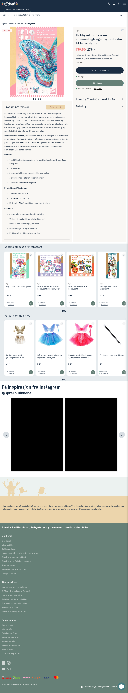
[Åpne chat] (122, 686)
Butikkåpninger (9, 549)
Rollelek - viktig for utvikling (15, 599)
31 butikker (104, 305)
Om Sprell (6, 541)
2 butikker (42, 373)
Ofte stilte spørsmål (11, 654)
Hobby (20, 24)
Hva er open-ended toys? (13, 595)
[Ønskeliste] (114, 3)
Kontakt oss (7, 625)
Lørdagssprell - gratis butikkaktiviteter (20, 553)
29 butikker (42, 305)
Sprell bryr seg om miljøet (14, 557)
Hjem (4, 24)
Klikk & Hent (7, 650)
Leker (11, 24)
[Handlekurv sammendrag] (119, 3)
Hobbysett (30, 24)
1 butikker (11, 305)
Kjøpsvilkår (7, 629)
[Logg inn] (108, 3)
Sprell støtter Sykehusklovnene (16, 561)
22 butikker (73, 373)
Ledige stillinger (9, 573)
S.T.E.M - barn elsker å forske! (16, 591)
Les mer (79, 62)
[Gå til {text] (3, 663)
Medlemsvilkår (8, 641)
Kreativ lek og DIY (10, 607)
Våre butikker (8, 545)
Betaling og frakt (10, 633)
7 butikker (11, 373)
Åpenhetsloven (9, 565)
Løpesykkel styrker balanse (14, 587)
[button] (33, 99)
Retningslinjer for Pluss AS (14, 569)
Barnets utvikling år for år (14, 611)
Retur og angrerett (11, 637)
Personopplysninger (11, 645)
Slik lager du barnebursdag (14, 603)
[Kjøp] (31, 303)
